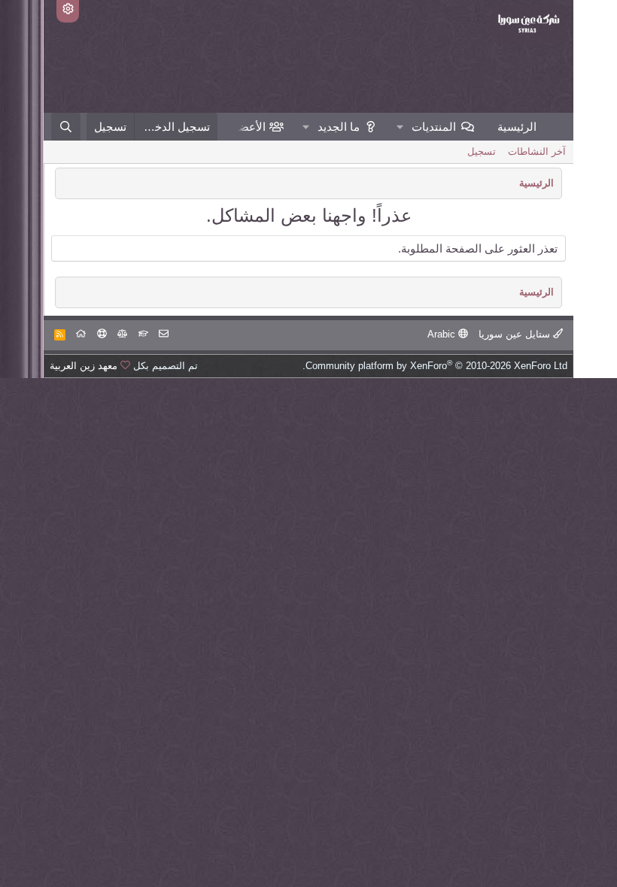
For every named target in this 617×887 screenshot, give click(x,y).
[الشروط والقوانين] (143, 334)
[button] (400, 127)
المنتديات (434, 126)
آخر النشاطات (537, 151)
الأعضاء (248, 126)
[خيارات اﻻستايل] (67, 11)
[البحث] (66, 127)
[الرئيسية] (81, 334)
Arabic (442, 334)
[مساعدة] (102, 334)
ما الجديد (339, 126)
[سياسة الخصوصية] (122, 334)
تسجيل (481, 151)
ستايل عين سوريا (516, 334)
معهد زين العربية (83, 365)
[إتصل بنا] (164, 334)
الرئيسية (516, 126)
